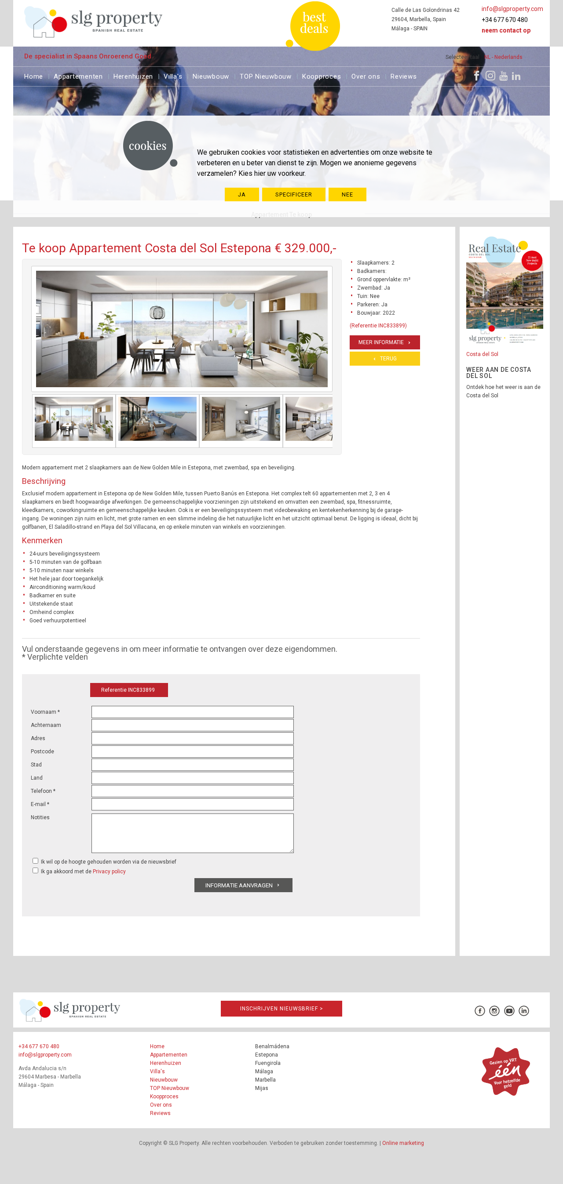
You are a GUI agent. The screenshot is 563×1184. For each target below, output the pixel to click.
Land (37, 778)
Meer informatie (381, 342)
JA (242, 194)
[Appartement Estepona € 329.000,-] (74, 421)
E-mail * (40, 804)
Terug (388, 359)
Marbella (265, 1080)
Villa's (173, 75)
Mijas (261, 1088)
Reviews (404, 75)
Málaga (264, 1071)
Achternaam (46, 725)
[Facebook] (477, 75)
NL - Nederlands (503, 57)
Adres (38, 738)
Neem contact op (506, 30)
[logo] (93, 22)
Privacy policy (109, 871)
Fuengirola (268, 1063)
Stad (36, 765)
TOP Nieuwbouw (266, 75)
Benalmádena (272, 1046)
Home (33, 75)
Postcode (42, 751)
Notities (40, 817)
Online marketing (403, 1143)
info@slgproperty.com (512, 8)
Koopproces (321, 75)
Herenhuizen (133, 75)
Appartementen (78, 75)
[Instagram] (490, 75)
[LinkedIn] (516, 75)
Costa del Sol (482, 354)
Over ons (365, 75)
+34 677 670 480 (505, 19)
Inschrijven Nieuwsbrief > (281, 1009)
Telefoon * (43, 791)
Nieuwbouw (211, 75)
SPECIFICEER (293, 194)
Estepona (266, 1055)
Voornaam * (45, 712)
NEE (347, 194)
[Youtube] (503, 75)
